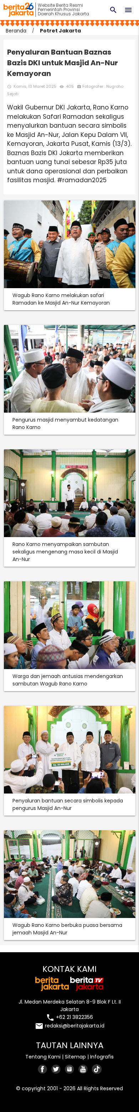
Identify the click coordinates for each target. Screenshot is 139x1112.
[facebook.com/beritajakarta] (43, 1069)
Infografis (102, 1056)
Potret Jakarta (60, 30)
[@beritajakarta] (56, 1069)
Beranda (16, 30)
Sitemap (75, 1056)
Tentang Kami (43, 1056)
